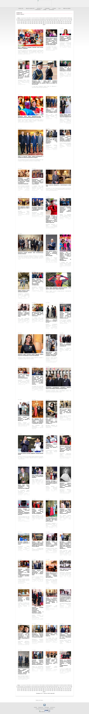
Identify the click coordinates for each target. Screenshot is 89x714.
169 (59, 22)
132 (47, 21)
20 (43, 17)
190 (43, 23)
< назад (18, 17)
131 (45, 21)
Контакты (51, 9)
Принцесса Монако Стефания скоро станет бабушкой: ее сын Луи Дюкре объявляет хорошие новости (65, 511)
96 (38, 20)
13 (33, 17)
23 (47, 17)
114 (69, 20)
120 (25, 21)
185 (34, 23)
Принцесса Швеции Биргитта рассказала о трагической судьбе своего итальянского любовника (65, 485)
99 (42, 20)
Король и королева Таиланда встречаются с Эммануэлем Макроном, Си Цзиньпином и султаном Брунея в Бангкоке (51, 600)
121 (27, 21)
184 (32, 23)
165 (52, 22)
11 (30, 17)
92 (32, 20)
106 (54, 20)
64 (49, 19)
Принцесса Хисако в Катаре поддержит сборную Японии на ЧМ (30, 454)
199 (59, 23)
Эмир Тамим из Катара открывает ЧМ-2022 (65, 570)
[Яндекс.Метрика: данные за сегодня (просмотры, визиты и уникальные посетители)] (41, 711)
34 (62, 17)
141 (63, 21)
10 (29, 17)
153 (30, 22)
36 (65, 17)
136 (54, 21)
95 (36, 20)
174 (68, 22)
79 (70, 19)
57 (39, 19)
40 (71, 17)
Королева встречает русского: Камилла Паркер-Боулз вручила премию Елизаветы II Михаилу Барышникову (37, 662)
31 (58, 17)
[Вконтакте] (44, 705)
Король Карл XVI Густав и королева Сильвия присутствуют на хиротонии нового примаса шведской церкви (65, 209)
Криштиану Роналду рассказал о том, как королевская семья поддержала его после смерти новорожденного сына (23, 636)
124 (32, 21)
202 (65, 23)
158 (39, 22)
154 (32, 22)
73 (61, 19)
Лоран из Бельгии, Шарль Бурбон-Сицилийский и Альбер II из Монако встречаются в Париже (30, 157)
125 (34, 21)
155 (34, 22)
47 (25, 19)
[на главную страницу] (44, 3)
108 (58, 20)
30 (57, 17)
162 (47, 22)
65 (50, 19)
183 (30, 23)
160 (43, 22)
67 (53, 19)
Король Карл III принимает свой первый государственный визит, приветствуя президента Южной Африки (37, 544)
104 (51, 20)
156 (36, 22)
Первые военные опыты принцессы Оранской (23, 291)
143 (67, 21)
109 (60, 20)
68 (54, 19)
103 (49, 20)
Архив (44, 9)
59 (42, 19)
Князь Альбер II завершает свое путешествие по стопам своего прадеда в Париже (51, 110)
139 (59, 21)
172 (65, 22)
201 (63, 23)
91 (31, 20)
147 (19, 22)
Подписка (40, 707)
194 (50, 23)
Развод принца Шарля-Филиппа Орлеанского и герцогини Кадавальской (65, 115)
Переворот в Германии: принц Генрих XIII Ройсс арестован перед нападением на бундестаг (51, 141)
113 (67, 20)
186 (36, 23)
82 (18, 20)
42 (18, 19)
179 (23, 23)
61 (45, 19)
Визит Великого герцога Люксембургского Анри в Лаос (23, 208)
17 (39, 17)
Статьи (54, 8)
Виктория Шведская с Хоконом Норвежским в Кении (23, 543)
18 (40, 17)
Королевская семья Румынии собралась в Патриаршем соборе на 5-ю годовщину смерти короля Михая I (37, 181)
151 (27, 22)
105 (53, 20)
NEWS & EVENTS (67, 8)
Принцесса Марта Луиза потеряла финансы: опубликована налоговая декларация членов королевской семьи (65, 38)
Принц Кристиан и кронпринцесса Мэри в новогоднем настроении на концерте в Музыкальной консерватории (37, 282)
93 (33, 20)
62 (46, 19)
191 (45, 23)
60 (43, 19)
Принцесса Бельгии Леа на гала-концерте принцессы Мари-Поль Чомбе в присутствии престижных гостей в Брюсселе (65, 448)
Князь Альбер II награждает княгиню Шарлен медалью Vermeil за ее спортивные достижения (65, 636)
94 (35, 20)
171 (63, 22)
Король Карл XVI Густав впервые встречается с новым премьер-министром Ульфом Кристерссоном (51, 575)
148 (21, 22)
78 (68, 19)
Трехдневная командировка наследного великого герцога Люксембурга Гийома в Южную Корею (58, 388)
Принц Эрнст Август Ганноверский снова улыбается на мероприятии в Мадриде (23, 486)
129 (41, 21)
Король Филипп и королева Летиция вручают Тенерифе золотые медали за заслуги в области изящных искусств (65, 315)
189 (41, 23)
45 (22, 19)
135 (52, 21)
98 (40, 20)
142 (65, 21)
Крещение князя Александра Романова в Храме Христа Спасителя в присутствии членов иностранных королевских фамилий (23, 181)
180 (25, 23)
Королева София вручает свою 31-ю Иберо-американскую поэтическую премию (23, 376)
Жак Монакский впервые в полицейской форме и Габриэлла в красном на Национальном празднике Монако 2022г (65, 599)
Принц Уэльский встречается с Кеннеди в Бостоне (51, 321)
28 (54, 17)
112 (65, 20)
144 (68, 21)
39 (69, 17)
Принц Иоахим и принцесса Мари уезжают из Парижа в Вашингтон (23, 419)
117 (19, 21)
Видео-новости (30, 8)
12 (32, 17)
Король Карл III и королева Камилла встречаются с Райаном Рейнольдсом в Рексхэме (65, 69)
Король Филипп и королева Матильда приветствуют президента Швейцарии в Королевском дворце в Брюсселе (23, 511)
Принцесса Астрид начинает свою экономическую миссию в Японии (30, 253)
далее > (44, 24)
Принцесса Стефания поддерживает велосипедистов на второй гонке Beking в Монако (51, 446)
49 (28, 19)
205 (70, 23)
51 (31, 19)
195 (52, 23)
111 (63, 20)
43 (19, 19)
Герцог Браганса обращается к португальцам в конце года (58, 185)
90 (29, 20)
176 (18, 23)
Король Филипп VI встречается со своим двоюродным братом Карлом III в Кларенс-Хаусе (37, 572)
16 (37, 17)
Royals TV (39, 8)
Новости (20, 8)
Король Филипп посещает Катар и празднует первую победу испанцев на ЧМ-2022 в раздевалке (37, 511)
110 (62, 20)
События (47, 8)
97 (39, 20)
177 (19, 23)
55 (36, 19)
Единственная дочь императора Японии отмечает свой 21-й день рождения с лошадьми (51, 354)
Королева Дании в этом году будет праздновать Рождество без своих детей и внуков (51, 519)
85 (22, 20)
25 (50, 17)
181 (27, 23)
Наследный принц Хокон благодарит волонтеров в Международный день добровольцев (37, 208)
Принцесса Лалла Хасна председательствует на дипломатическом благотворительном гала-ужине (30, 117)
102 (47, 20)
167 (56, 22)
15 (36, 17)
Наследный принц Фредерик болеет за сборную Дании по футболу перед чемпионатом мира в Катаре (51, 661)
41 (16, 19)
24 (48, 17)
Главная (18, 14)
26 (51, 17)
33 (61, 17)
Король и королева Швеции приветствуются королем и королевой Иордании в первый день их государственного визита (65, 663)
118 (21, 21)
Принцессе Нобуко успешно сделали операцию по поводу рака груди (23, 599)
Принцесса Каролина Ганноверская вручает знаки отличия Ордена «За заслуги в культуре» (37, 635)
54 (35, 19)
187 (38, 23)
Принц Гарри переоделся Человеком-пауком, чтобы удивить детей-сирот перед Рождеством (58, 288)
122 (28, 21)
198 (57, 23)
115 (71, 20)
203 (67, 23)
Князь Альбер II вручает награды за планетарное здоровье (37, 476)
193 (48, 23)
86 (24, 20)
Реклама (47, 707)
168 (57, 22)
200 (61, 23)
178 (21, 23)
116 (18, 21)
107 (56, 20)
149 (23, 22)
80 (71, 19)
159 (41, 22)
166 (54, 22)
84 (21, 20)
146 (18, 22)
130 (43, 21)
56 (38, 19)
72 (60, 19)
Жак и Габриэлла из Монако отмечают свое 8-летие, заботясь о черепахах (30, 48)
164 (50, 22)
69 (56, 19)
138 (57, 21)
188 (39, 23)
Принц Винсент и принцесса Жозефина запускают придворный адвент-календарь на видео (23, 314)
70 (57, 19)
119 (23, 21)
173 (67, 22)
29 (55, 17)
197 (56, 23)
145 (70, 21)
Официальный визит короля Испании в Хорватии (51, 634)
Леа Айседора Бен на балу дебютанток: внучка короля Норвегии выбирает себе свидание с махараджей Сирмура (37, 421)
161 (45, 22)
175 (70, 22)
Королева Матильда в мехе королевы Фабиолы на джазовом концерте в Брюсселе (51, 482)
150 (25, 22)
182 (28, 23)
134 (50, 21)
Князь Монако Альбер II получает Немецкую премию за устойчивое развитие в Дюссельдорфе (51, 253)
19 (41, 17)
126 (36, 21)
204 (68, 23)
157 (38, 22)
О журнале (37, 9)
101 (45, 20)
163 (48, 22)
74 (63, 19)
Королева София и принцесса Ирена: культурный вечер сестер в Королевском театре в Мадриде (51, 544)
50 (29, 19)
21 (44, 17)
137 (56, 21)
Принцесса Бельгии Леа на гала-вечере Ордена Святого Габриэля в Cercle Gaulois (37, 314)
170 (61, 22)
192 (47, 23)
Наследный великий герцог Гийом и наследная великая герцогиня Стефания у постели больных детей (65, 139)
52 (32, 19)
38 (68, 17)
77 (67, 19)
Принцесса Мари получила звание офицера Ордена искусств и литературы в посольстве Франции (30, 355)
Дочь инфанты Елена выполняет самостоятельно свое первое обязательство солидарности (51, 421)
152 (28, 22)
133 (48, 21)
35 (64, 17)
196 (54, 23)
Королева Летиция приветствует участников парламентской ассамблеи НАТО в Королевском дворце (37, 610)
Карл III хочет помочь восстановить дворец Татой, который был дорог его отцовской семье (65, 411)
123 (30, 21)
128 (39, 21)
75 (64, 19)
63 (47, 19)
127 (38, 21)
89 (28, 20)
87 (25, 20)
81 (17, 20)
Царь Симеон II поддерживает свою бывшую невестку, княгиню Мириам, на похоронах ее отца (23, 671)
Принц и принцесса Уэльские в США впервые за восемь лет (65, 345)
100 (43, 20)
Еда (59, 8)
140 (61, 21)
